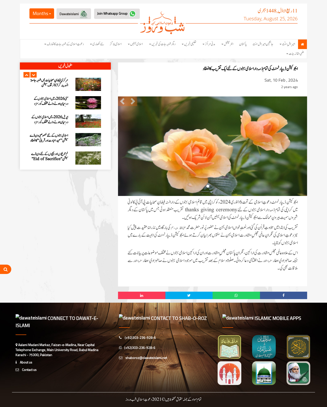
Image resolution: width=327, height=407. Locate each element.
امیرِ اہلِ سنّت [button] (288, 44)
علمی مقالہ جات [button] (296, 54)
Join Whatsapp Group (112, 13)
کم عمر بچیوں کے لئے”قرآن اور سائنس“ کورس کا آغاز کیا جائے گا (51, 162)
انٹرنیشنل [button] (228, 44)
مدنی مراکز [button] (210, 44)
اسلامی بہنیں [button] (136, 44)
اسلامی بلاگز (116, 44)
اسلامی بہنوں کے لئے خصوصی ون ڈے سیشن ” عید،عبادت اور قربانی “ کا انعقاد (49, 107)
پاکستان (243, 44)
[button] (26, 75)
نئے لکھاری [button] (98, 44)
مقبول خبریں (65, 66)
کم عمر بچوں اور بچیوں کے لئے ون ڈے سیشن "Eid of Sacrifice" (49, 125)
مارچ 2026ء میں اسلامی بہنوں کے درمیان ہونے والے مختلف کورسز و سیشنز (50, 147)
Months (41, 13)
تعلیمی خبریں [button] (190, 44)
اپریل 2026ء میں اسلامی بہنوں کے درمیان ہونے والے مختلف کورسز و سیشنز (49, 91)
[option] (65, 90)
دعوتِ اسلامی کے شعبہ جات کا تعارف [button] (65, 44)
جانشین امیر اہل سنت (263, 44)
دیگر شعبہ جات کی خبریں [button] (163, 44)
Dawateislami (69, 13)
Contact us (29, 369)
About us (25, 362)
